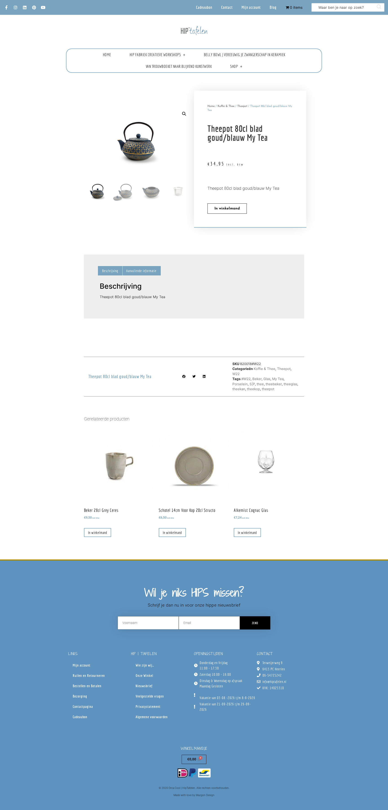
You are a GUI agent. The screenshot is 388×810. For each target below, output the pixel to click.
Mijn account (251, 7)
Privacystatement (148, 706)
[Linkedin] (25, 7)
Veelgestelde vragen (150, 696)
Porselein (240, 384)
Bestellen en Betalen (87, 686)
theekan (238, 389)
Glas (266, 379)
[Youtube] (43, 7)
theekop (253, 389)
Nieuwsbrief (144, 686)
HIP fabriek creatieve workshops (155, 54)
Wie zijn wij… (145, 665)
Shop (234, 66)
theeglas (290, 384)
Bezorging (80, 696)
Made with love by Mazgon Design (194, 795)
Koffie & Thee (226, 106)
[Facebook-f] (6, 7)
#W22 (246, 379)
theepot (268, 389)
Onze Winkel (144, 676)
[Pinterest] (34, 7)
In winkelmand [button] (97, 532)
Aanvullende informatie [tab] (141, 271)
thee (260, 384)
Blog (273, 7)
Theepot (242, 106)
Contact (227, 7)
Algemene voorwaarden (152, 717)
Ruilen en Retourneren (89, 676)
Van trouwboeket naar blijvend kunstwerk (179, 66)
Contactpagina (83, 706)
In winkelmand (227, 208)
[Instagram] (15, 7)
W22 (236, 374)
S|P (252, 384)
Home (107, 54)
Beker (257, 379)
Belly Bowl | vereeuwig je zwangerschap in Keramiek (244, 54)
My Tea (278, 379)
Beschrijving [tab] (110, 271)
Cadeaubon (204, 7)
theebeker (274, 384)
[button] (184, 114)
